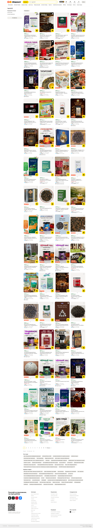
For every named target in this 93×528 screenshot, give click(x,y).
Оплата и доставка (54, 495)
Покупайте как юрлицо (55, 497)
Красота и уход (33, 506)
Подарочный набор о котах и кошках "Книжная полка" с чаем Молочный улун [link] (46, 122)
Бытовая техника (34, 497)
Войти (83, 2)
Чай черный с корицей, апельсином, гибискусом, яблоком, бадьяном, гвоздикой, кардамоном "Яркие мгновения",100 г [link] (46, 238)
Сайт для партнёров (54, 516)
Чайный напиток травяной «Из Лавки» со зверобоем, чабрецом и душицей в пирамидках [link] (62, 209)
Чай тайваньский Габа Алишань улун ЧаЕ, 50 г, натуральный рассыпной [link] (77, 209)
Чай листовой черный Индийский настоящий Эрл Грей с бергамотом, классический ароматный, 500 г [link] (77, 267)
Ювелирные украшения (35, 521)
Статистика (5, 525)
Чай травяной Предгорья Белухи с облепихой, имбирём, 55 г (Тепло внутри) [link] (46, 151)
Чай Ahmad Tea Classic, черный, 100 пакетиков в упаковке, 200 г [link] (61, 36)
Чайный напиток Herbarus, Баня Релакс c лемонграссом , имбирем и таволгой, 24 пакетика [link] (31, 411)
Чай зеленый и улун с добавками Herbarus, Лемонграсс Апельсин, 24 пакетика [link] (30, 238)
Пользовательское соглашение (13, 525)
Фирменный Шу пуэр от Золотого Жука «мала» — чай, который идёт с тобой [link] (30, 151)
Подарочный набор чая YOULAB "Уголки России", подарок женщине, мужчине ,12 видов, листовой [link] (77, 93)
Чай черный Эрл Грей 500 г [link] (60, 439)
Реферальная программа (74, 495)
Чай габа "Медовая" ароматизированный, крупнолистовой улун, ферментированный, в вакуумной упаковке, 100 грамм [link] (77, 411)
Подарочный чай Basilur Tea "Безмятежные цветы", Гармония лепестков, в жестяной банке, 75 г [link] (61, 93)
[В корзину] (36, 30)
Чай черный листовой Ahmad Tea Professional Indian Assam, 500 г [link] (45, 411)
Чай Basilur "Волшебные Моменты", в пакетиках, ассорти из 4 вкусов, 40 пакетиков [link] (61, 151)
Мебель (32, 495)
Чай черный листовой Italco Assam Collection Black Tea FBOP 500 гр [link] (46, 353)
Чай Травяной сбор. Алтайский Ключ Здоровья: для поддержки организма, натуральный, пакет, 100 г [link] (30, 296)
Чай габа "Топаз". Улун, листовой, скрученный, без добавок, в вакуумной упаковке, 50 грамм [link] (45, 36)
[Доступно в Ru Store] (20, 499)
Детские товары (34, 519)
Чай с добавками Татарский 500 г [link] (46, 92)
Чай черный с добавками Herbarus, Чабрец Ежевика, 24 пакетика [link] (77, 63)
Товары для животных (35, 516)
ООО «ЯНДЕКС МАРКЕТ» (87, 525)
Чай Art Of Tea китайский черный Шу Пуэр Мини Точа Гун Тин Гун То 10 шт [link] (61, 325)
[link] (32, 456)
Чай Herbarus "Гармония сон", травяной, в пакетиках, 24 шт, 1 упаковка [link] (76, 180)
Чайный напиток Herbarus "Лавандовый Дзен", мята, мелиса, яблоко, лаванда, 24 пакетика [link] (46, 296)
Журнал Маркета (54, 502)
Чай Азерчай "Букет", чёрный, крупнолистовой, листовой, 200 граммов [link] (61, 122)
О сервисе (52, 498)
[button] (27, 11)
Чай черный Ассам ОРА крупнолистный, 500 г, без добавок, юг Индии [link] (78, 325)
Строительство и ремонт (35, 518)
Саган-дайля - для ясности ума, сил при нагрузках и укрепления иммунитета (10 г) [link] (78, 36)
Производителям (73, 497)
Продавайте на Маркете (55, 513)
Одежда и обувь (34, 502)
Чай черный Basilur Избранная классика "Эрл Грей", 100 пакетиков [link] (30, 209)
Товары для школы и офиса (36, 513)
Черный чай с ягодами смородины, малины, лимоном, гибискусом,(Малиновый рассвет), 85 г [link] (46, 267)
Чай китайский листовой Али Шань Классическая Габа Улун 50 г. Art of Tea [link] (62, 238)
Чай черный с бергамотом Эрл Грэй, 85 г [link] (62, 382)
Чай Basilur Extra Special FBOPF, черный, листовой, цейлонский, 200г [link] (77, 353)
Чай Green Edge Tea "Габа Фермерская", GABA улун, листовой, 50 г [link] (62, 353)
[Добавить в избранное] (37, 14)
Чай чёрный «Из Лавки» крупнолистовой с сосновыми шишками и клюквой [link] (76, 296)
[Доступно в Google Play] (13, 499)
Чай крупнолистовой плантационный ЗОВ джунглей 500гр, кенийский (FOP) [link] (30, 267)
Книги (32, 511)
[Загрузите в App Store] (9, 499)
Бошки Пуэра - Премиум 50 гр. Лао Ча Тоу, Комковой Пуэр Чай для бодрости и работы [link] (77, 238)
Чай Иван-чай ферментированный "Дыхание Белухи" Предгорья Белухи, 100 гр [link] (31, 64)
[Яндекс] (90, 526)
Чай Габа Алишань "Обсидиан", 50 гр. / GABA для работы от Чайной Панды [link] (78, 150)
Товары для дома (34, 503)
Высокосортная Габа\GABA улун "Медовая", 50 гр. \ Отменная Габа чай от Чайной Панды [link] (31, 325)
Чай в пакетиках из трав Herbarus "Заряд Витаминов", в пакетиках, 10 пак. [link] (30, 36)
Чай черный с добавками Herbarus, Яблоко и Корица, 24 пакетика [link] (30, 180)
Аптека (32, 505)
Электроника (33, 500)
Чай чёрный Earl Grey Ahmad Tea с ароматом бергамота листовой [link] (46, 325)
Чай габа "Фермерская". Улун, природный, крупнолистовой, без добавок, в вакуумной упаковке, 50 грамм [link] (30, 122)
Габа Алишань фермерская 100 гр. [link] (46, 208)
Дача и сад (33, 510)
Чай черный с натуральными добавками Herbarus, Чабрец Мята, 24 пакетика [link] (62, 411)
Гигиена (32, 498)
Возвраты (52, 500)
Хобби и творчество (34, 508)
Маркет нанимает (73, 500)
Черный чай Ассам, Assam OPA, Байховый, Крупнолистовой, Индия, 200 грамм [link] (77, 122)
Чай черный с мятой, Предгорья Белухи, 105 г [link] (45, 382)
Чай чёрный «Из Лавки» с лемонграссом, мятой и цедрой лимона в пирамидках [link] (45, 180)
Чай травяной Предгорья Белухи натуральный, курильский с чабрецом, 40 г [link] (31, 353)
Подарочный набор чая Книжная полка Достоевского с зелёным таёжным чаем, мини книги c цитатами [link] (62, 64)
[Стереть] (56, 2)
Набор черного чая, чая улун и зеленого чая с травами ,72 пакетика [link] (46, 440)
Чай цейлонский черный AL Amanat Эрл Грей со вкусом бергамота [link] (77, 440)
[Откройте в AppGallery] (16, 499)
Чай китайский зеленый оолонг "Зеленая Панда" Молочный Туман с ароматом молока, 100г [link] (30, 440)
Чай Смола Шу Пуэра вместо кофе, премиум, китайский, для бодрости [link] (61, 296)
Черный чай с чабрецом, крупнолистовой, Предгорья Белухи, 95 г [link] (61, 267)
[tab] (10, 5)
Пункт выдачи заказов (74, 498)
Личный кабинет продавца (55, 511)
